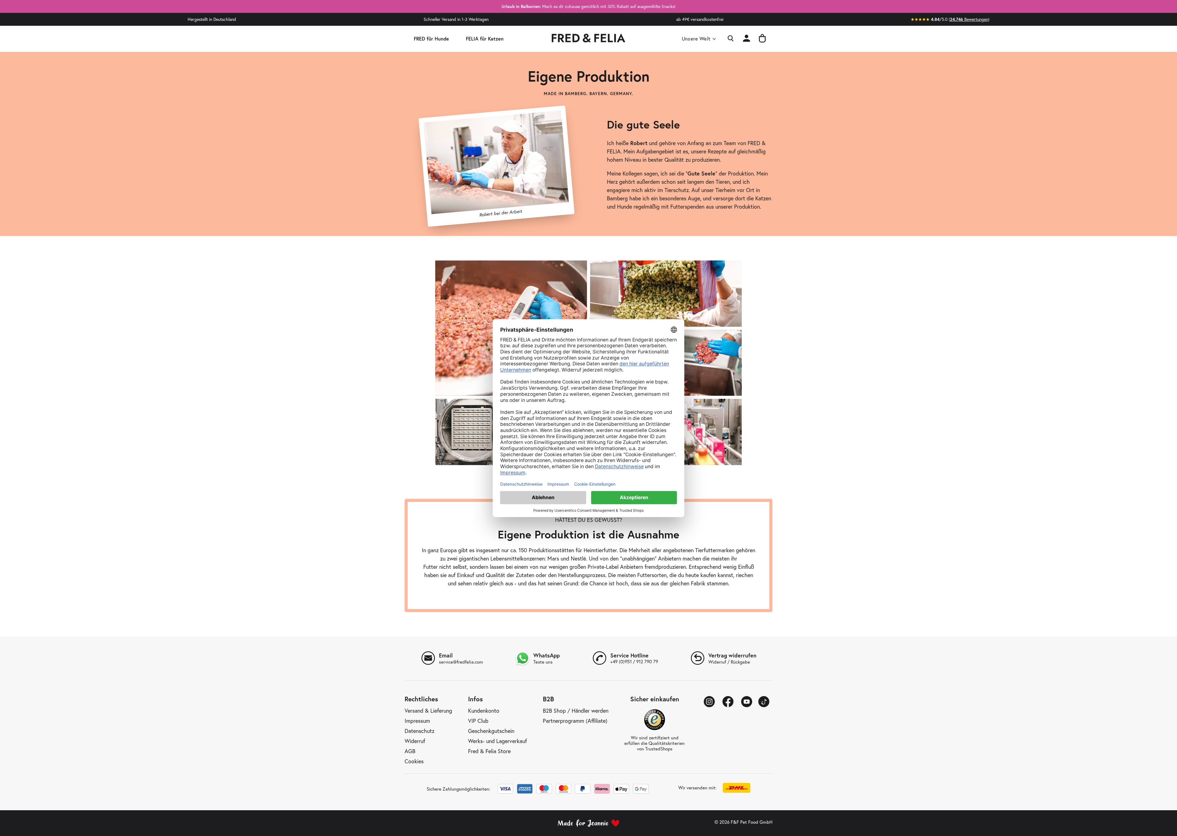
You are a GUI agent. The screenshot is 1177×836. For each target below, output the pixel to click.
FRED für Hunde (431, 38)
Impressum (417, 721)
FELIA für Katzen (485, 38)
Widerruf (415, 741)
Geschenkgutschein (491, 731)
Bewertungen (969, 19)
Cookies (414, 761)
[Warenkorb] (762, 39)
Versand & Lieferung (428, 711)
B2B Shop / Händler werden (575, 711)
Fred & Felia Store (489, 751)
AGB (410, 751)
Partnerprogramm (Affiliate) (575, 721)
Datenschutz (419, 731)
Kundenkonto (483, 711)
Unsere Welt (696, 38)
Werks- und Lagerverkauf (497, 741)
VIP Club (478, 721)
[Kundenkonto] (746, 39)
